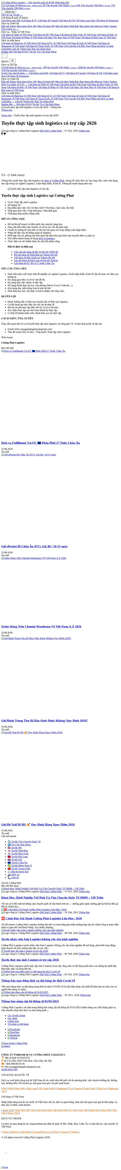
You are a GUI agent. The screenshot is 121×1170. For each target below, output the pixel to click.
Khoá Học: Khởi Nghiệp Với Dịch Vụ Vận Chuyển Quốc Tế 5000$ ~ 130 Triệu (52, 897)
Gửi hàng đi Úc (29, 20)
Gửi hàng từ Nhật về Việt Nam (16, 34)
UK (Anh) (43, 1088)
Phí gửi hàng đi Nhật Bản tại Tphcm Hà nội (36, 254)
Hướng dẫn (7, 51)
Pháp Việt (94, 1110)
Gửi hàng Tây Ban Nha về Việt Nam (61, 37)
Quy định (12, 1018)
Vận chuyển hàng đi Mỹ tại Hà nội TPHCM (36, 252)
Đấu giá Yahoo (8, 26)
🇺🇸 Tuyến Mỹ (15, 847)
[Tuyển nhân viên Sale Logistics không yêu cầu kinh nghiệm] (32, 930)
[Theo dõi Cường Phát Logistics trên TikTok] (12, 1038)
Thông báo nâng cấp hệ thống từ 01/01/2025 (30, 1001)
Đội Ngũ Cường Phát (51, 130)
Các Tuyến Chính (16, 1015)
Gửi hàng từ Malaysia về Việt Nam (18, 43)
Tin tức (32, 51)
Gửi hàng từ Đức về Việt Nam (22, 87)
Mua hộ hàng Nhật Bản (67, 26)
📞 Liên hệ (13, 877)
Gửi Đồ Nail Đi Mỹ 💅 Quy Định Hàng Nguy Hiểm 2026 (38, 824)
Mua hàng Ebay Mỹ (27, 26)
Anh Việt (82, 1110)
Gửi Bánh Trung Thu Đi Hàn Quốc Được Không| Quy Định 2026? (44, 720)
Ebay (55, 1132)
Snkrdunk (25, 1132)
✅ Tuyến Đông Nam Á (20, 865)
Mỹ (4, 1088)
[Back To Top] (4, 1167)
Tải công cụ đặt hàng (18, 1024)
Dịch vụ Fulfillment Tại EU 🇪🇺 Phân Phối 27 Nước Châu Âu (40, 442)
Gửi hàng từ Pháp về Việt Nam (27, 37)
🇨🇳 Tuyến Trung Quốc (19, 868)
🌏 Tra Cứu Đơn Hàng (19, 844)
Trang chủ (6, 115)
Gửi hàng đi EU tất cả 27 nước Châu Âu (34, 263)
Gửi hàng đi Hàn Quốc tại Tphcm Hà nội (34, 257)
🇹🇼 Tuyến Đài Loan (18, 856)
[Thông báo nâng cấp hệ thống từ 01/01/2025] (24, 992)
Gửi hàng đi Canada (48, 20)
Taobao (74, 1132)
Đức (53, 1088)
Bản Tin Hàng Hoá (41, 49)
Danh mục (10, 12)
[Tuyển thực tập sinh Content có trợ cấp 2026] (24, 951)
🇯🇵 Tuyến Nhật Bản (18, 850)
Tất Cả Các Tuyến (12, 15)
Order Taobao (110, 26)
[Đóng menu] (12, 60)
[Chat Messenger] (5, 1164)
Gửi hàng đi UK (67, 20)
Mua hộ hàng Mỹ (46, 26)
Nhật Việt (20, 1110)
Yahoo (6, 1132)
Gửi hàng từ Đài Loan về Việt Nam (98, 37)
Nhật (10, 1088)
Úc (70, 1088)
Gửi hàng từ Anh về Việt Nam (81, 43)
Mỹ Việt (31, 1110)
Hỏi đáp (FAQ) (21, 51)
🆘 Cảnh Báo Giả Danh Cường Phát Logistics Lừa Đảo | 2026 (41, 918)
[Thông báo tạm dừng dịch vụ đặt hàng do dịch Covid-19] (30, 971)
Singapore (62, 1088)
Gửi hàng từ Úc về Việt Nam (51, 43)
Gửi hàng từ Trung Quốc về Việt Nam (44, 46)
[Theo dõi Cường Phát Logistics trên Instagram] (14, 1035)
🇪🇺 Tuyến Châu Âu (17, 862)
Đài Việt (63, 1110)
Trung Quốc (89, 1088)
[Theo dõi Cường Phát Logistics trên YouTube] (13, 1032)
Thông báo (25, 49)
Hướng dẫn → (8, 104)
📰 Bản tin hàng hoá (18, 871)
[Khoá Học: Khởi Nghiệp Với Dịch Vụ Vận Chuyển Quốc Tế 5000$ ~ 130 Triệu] (42, 888)
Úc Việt (73, 1110)
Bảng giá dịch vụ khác (102, 46)
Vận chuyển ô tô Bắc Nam (77, 46)
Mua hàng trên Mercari (90, 26)
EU (3, 1091)
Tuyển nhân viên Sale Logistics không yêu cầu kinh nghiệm (39, 939)
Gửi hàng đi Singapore (107, 20)
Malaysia (112, 1088)
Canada (77, 1088)
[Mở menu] (4, 55)
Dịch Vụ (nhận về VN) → (14, 84)
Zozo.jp (47, 1132)
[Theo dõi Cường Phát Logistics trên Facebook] (14, 1029)
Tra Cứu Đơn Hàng (46, 51)
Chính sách (13, 1021)
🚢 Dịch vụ (13, 874)
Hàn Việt (41, 1110)
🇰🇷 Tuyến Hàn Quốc (18, 853)
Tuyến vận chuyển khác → (14, 73)
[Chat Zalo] (5, 1156)
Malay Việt (12, 1113)
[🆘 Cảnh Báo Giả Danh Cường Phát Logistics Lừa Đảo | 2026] (34, 909)
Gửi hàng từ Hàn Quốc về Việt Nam (78, 34)
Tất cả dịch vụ (10, 29)
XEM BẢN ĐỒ (9, 1069)
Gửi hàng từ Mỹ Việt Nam (46, 34)
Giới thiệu (6, 49)
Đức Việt (52, 1110)
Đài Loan (31, 1088)
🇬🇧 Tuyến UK (15, 859)
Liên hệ (15, 49)
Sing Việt (105, 1110)
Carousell (37, 1132)
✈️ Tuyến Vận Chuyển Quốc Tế (24, 841)
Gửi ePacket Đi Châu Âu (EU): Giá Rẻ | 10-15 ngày (34, 546)
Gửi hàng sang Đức (11, 20)
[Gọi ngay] (5, 1148)
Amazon (64, 1132)
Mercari (15, 1132)
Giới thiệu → (7, 101)
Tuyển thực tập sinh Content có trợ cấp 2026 (30, 959)
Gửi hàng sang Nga (85, 20)
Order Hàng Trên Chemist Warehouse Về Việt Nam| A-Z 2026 (41, 626)
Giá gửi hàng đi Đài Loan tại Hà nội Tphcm (36, 260)
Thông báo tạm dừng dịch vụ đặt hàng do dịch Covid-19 (38, 980)
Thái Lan (101, 1088)
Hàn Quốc (20, 1088)
